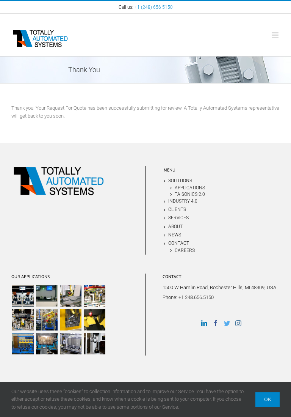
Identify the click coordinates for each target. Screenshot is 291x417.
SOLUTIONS (180, 180)
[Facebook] (216, 323)
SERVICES (178, 217)
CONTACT (178, 243)
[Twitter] (227, 323)
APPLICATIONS (190, 187)
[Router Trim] (70, 320)
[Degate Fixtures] (94, 320)
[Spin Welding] (94, 344)
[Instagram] (238, 323)
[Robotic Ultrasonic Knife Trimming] (46, 320)
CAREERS (185, 250)
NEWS (174, 235)
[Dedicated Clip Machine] (22, 296)
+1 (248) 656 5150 (154, 7)
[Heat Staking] (46, 344)
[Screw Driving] (22, 344)
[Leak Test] (70, 344)
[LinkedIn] (204, 323)
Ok (267, 399)
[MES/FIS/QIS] (46, 296)
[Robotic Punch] (22, 320)
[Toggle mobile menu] (276, 35)
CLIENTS (177, 209)
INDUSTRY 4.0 (182, 201)
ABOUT (175, 226)
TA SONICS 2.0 (190, 194)
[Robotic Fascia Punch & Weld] (94, 296)
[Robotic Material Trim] (70, 296)
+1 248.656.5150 (196, 297)
